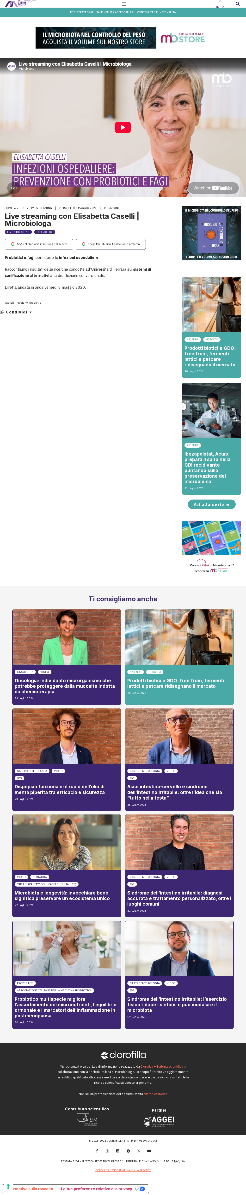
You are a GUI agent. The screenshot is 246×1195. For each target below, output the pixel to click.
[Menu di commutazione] (124, 3)
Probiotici (45, 232)
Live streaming (41, 208)
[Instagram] (107, 1151)
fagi (12, 302)
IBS (19, 778)
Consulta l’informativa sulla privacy (123, 1170)
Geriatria (40, 877)
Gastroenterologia (32, 771)
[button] (237, 3)
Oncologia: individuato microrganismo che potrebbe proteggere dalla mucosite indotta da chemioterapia (65, 686)
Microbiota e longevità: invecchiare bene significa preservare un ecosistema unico (62, 895)
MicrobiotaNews (155, 1094)
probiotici (35, 302)
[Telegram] (128, 1151)
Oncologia (25, 672)
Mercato (212, 339)
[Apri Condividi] (30, 312)
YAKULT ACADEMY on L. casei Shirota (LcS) (46, 884)
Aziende (193, 339)
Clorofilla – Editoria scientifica (162, 1066)
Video (21, 208)
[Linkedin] (118, 1151)
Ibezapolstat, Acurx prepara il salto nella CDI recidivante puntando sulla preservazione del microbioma (207, 467)
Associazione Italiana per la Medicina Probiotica (54, 990)
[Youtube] (149, 1151)
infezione (22, 302)
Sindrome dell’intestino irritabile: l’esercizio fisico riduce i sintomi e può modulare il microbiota (177, 1004)
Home (9, 208)
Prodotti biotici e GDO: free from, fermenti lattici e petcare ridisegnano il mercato (210, 356)
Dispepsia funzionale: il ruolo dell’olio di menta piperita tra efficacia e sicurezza (60, 789)
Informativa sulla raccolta (29, 1188)
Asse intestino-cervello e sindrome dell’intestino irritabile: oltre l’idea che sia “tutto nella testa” (174, 792)
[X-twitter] (139, 1151)
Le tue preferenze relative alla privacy (96, 1188)
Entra (219, 6)
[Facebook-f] (97, 1151)
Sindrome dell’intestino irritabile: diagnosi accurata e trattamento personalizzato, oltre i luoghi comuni (179, 898)
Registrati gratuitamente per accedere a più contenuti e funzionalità (123, 12)
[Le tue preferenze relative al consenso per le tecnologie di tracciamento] (8, 1186)
